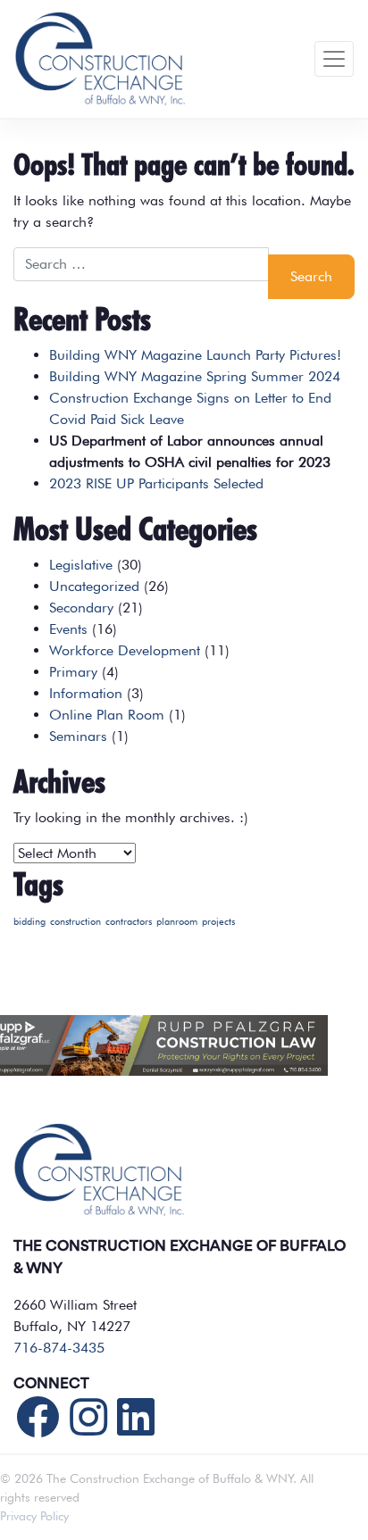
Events (68, 628)
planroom (176, 922)
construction (75, 922)
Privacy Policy (34, 1516)
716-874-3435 (59, 1347)
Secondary (81, 607)
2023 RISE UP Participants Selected (156, 483)
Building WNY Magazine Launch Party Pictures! (195, 354)
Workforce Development (124, 650)
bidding (29, 922)
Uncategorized (94, 586)
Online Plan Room (106, 714)
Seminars (78, 736)
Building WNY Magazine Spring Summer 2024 (194, 376)
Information (85, 693)
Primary (73, 671)
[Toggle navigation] (334, 59)
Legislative (81, 564)
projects (218, 922)
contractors (128, 922)
